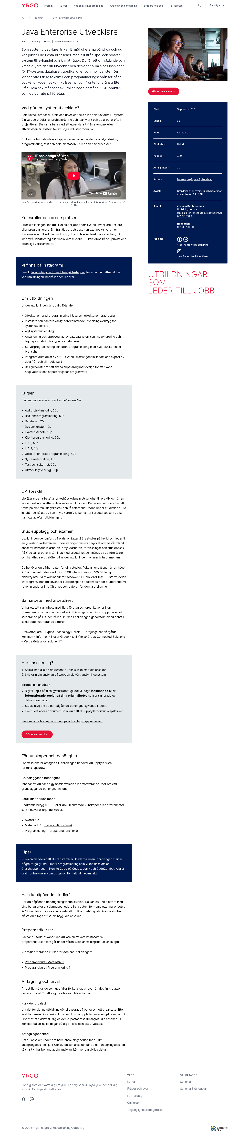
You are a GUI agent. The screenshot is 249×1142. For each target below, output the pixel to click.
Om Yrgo (133, 1102)
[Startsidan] (23, 18)
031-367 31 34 (185, 216)
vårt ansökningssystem (90, 674)
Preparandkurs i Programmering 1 (47, 967)
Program (48, 5)
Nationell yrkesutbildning (88, 5)
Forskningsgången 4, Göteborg (195, 179)
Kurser (63, 5)
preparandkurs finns (57, 825)
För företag (176, 5)
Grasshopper (30, 868)
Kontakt (132, 1081)
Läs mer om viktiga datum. (90, 1049)
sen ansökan (77, 1044)
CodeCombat (105, 868)
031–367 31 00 (185, 227)
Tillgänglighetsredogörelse (145, 1110)
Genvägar (215, 5)
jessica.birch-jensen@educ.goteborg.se (200, 212)
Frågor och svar (137, 1088)
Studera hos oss (153, 5)
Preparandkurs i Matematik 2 (44, 962)
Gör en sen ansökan (37, 734)
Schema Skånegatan (194, 1088)
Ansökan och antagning (123, 5)
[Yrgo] (30, 5)
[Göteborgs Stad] (219, 1128)
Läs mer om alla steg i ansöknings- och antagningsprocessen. (62, 721)
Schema (185, 1081)
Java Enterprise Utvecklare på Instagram (58, 272)
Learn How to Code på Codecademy (65, 868)
